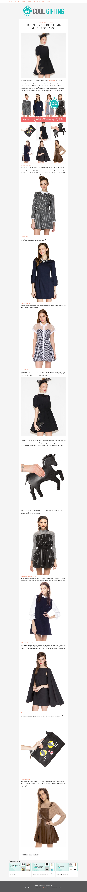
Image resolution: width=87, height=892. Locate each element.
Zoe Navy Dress (24, 236)
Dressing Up (17, 1)
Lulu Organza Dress (25, 303)
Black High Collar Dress (26, 369)
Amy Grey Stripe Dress (26, 165)
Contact (49, 1)
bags (30, 854)
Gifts (51, 22)
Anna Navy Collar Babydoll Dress (28, 576)
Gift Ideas (11, 1)
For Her (36, 854)
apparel (25, 854)
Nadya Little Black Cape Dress (28, 642)
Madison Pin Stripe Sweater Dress (29, 508)
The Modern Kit (46, 887)
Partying (24, 1)
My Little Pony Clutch (26, 438)
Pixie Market (52, 80)
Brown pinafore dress (26, 779)
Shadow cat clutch (25, 712)
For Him (38, 1)
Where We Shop (31, 1)
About (43, 1)
